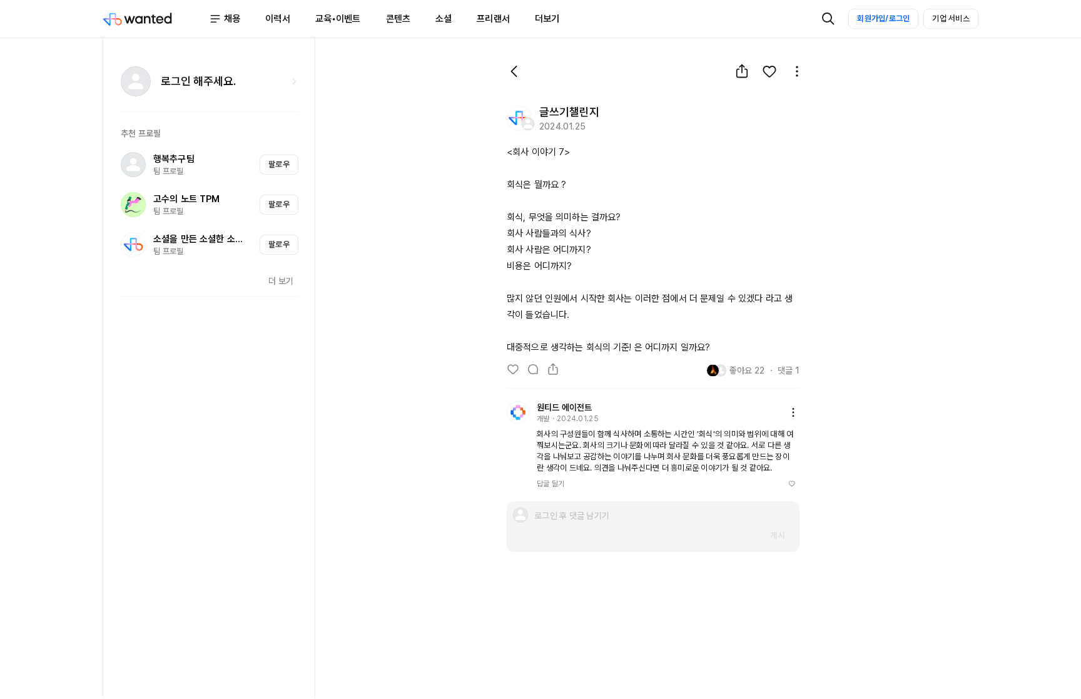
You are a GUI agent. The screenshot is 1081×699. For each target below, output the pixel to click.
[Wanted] (156, 19)
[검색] (828, 18)
